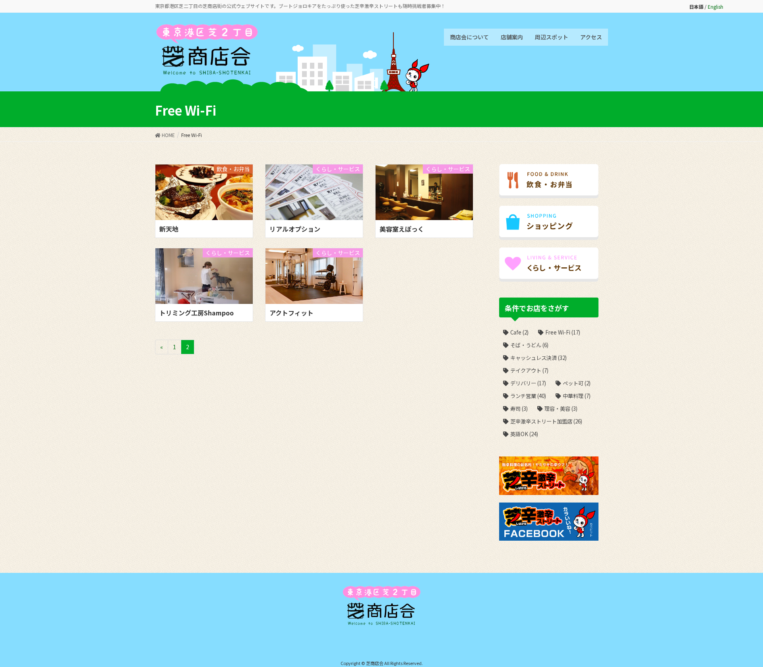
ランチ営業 (528, 396)
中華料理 (577, 396)
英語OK (524, 434)
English (715, 6)
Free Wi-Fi (562, 332)
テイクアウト (529, 370)
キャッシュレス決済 (538, 358)
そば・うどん (529, 345)
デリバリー (528, 383)
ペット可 (577, 383)
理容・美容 (560, 408)
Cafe (519, 332)
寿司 (519, 408)
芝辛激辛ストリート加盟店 (546, 421)
